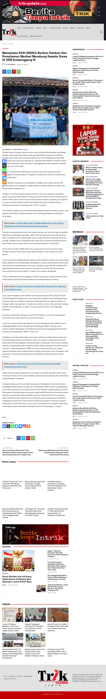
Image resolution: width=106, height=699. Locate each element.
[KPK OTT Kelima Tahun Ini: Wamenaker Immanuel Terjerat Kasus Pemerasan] (78, 169)
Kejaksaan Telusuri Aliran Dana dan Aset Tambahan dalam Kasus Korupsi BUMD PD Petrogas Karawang (95, 194)
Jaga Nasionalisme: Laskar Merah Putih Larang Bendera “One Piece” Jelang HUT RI (58, 587)
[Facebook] (99, 8)
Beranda (4, 44)
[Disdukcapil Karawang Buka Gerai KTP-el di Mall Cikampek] (96, 261)
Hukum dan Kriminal (92, 165)
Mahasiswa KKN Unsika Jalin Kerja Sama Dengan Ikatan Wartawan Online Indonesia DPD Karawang (54, 452)
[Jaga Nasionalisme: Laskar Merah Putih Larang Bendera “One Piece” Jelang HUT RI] (41, 588)
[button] (101, 32)
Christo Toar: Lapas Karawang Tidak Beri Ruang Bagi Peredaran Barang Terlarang (94, 182)
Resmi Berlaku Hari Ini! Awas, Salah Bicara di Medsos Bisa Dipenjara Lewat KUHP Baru (17, 579)
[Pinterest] (14, 72)
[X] (8, 426)
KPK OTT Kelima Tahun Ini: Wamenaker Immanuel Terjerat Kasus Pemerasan (94, 170)
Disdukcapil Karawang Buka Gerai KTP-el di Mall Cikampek (96, 269)
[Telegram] (16, 426)
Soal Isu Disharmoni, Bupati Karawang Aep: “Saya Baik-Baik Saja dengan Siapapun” (79, 270)
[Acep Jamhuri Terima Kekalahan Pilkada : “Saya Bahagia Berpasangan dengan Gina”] (80, 280)
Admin (4, 585)
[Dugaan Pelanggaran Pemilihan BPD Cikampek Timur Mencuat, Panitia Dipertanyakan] (35, 615)
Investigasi (89, 303)
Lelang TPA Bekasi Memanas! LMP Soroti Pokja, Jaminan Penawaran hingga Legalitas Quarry (11, 627)
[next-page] (7, 596)
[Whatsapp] (12, 426)
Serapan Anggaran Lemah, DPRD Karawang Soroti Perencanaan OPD (96, 249)
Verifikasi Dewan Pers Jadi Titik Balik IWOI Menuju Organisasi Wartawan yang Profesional (12, 485)
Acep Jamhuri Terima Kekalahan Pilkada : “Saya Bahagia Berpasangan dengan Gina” (80, 289)
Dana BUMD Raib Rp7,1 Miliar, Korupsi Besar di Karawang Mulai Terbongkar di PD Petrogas (94, 336)
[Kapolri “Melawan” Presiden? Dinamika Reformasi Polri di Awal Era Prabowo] (41, 554)
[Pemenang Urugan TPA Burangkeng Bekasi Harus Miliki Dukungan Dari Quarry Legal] (58, 640)
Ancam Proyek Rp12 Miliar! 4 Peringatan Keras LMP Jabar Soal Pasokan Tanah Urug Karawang (58, 627)
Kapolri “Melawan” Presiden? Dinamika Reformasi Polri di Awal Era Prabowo (58, 554)
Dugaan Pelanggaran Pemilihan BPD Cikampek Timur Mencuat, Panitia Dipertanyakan (34, 627)
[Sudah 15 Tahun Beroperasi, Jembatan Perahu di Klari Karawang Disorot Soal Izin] (78, 347)
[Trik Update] (4, 64)
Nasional (5, 573)
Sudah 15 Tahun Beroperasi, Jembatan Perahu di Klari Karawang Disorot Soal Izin (94, 349)
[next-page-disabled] (77, 357)
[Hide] (3, 186)
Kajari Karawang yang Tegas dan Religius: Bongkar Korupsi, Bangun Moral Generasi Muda (35, 485)
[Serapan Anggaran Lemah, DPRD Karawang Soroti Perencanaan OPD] (96, 240)
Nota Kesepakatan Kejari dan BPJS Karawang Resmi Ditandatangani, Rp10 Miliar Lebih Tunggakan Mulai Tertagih (12, 513)
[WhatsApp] (19, 72)
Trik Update (11, 64)
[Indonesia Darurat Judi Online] (78, 216)
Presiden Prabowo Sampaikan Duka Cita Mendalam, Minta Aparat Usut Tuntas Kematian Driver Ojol (57, 566)
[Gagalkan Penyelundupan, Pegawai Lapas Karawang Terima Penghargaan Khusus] (78, 307)
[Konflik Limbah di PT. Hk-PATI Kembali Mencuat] (78, 205)
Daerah (11, 44)
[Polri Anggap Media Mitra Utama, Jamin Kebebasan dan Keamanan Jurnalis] (41, 578)
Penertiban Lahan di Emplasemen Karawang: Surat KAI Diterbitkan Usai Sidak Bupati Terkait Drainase (57, 486)
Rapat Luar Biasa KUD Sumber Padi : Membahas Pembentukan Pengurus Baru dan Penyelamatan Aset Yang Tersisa (17, 452)
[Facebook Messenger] (20, 426)
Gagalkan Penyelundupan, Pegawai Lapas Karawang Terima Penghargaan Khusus (94, 309)
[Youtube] (59, 685)
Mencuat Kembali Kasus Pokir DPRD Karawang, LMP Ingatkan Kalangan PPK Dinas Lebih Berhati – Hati (80, 251)
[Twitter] (99, 15)
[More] (28, 426)
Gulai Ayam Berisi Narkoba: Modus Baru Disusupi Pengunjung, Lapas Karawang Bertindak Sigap (94, 323)
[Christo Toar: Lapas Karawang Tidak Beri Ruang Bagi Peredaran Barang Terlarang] (78, 180)
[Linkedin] (99, 11)
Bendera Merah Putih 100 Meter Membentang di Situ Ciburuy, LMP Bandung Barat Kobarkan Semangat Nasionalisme (12, 653)
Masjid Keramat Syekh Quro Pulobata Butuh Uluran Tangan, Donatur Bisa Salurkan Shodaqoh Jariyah (87, 108)
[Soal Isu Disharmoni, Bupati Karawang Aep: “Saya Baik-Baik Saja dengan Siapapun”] (80, 261)
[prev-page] (3, 596)
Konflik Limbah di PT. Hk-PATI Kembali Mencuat (93, 206)
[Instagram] (24, 426)
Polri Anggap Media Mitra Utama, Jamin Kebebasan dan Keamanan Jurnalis (57, 577)
